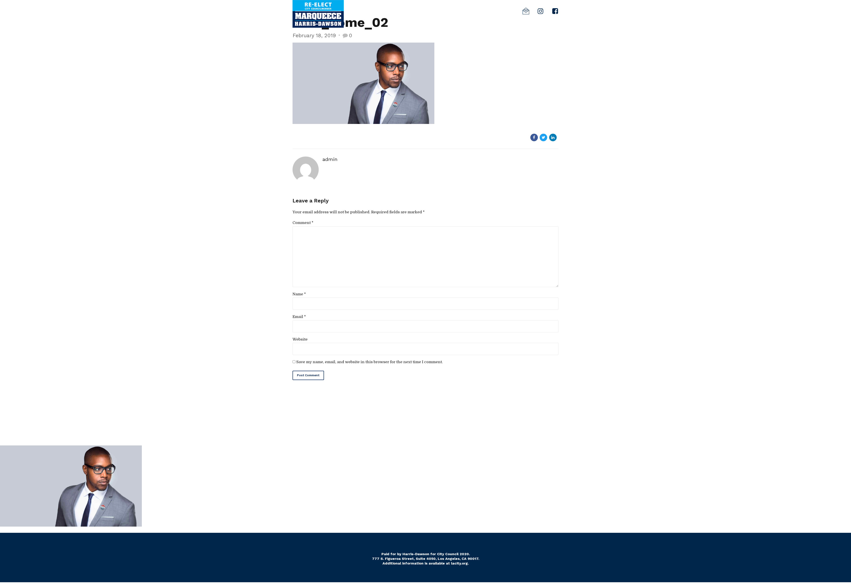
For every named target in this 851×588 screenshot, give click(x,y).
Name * (299, 294)
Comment (303, 223)
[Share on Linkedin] (553, 137)
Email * (299, 317)
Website (300, 339)
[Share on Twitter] (543, 137)
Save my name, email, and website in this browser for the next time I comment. (369, 362)
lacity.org (459, 563)
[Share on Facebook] (534, 137)
